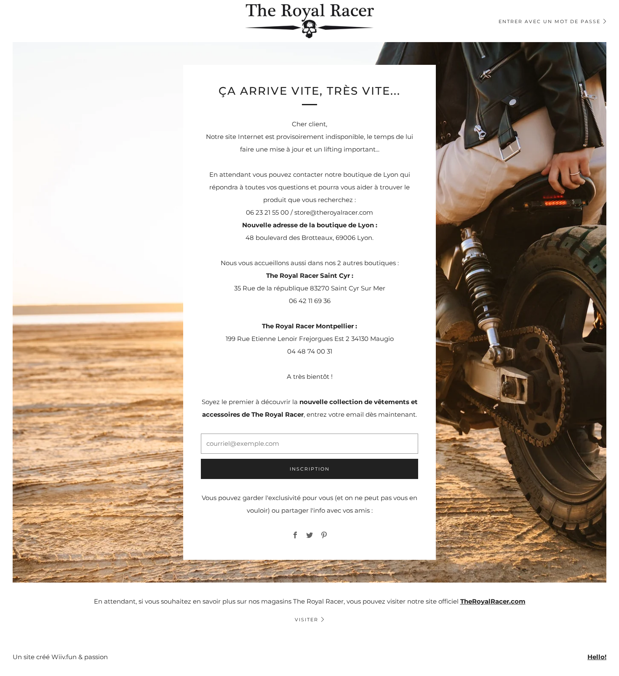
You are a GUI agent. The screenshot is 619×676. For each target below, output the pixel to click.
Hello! (596, 657)
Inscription (310, 469)
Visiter (306, 620)
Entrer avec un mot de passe (549, 21)
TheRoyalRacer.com (493, 601)
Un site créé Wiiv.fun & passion (60, 657)
